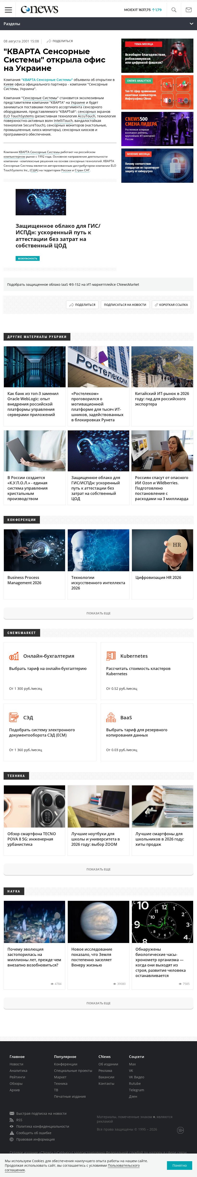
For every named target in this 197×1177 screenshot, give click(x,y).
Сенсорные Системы (40, 98)
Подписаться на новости (125, 305)
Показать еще (98, 613)
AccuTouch (86, 116)
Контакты (106, 1083)
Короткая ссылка (173, 305)
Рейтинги (17, 1077)
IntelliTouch (63, 120)
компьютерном (14, 156)
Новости (16, 1064)
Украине (78, 102)
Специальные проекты (73, 1070)
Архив (15, 1090)
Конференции (65, 1064)
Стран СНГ (82, 170)
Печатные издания (70, 1096)
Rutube (135, 1083)
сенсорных (87, 111)
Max (132, 1064)
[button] (174, 10)
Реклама (105, 1070)
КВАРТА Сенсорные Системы (39, 152)
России (66, 170)
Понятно (179, 1165)
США (34, 170)
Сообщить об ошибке (33, 1133)
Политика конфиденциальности (42, 1126)
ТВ (56, 1090)
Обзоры (16, 1083)
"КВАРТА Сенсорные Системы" (47, 79)
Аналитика (18, 1070)
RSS (19, 1120)
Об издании (108, 1064)
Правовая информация (35, 1139)
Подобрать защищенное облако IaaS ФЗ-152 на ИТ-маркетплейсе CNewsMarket (73, 284)
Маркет (60, 1077)
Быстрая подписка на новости (41, 1113)
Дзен (133, 1096)
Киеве (9, 84)
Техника (61, 1083)
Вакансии (106, 1077)
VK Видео (136, 1077)
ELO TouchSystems (19, 116)
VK (131, 1070)
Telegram (136, 1090)
